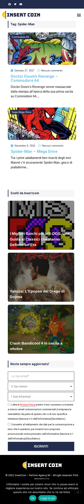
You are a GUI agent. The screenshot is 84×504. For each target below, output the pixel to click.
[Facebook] (9, 4)
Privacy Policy (27, 404)
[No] (77, 491)
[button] (79, 15)
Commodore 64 (20, 37)
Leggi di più (47, 498)
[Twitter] (15, 4)
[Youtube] (21, 4)
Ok (33, 498)
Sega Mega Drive (21, 112)
